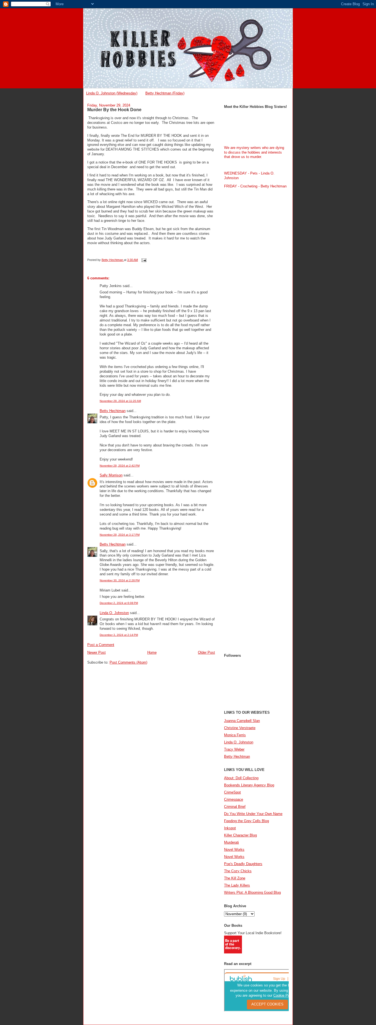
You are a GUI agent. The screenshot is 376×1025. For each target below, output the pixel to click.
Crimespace (233, 799)
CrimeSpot (232, 792)
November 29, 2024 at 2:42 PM (120, 465)
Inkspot (230, 828)
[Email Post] (143, 259)
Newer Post (96, 652)
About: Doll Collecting (241, 778)
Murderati (231, 842)
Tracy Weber (234, 749)
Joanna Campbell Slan (242, 721)
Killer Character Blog (240, 835)
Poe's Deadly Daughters (243, 864)
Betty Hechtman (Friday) (164, 93)
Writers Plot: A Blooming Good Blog (252, 892)
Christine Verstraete (239, 728)
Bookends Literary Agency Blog (249, 785)
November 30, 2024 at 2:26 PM (120, 580)
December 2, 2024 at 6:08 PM (119, 602)
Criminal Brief (235, 807)
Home (152, 652)
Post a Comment (100, 645)
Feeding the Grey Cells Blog (246, 821)
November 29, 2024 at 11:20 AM (120, 400)
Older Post (206, 652)
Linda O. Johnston (114, 613)
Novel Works (234, 849)
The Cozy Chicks (238, 871)
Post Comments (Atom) (128, 662)
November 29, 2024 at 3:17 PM (120, 534)
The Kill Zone (234, 878)
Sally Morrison (111, 475)
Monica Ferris (235, 735)
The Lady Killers (237, 885)
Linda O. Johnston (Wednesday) (111, 93)
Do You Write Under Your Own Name (253, 814)
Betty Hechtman (113, 411)
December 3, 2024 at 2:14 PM (119, 634)
